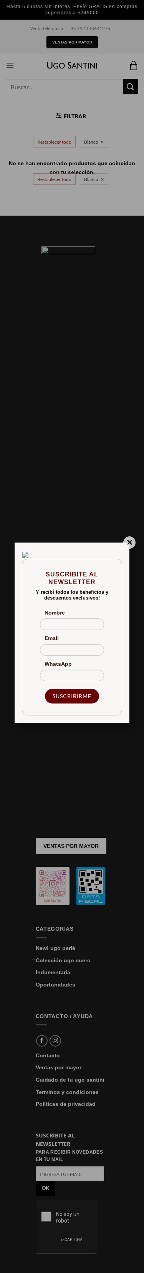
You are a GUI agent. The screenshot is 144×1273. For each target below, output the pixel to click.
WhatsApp (58, 664)
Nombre (55, 613)
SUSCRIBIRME (72, 696)
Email (52, 638)
